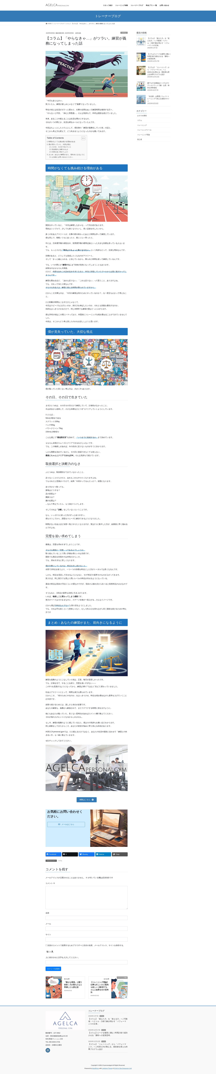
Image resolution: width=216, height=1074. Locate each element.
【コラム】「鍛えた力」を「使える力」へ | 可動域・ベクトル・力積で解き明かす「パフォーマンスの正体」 (107, 1021)
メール (48, 924)
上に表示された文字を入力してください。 (63, 957)
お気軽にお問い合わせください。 (63, 157)
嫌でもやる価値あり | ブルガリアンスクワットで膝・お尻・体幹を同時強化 (158, 85)
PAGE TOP (209, 1040)
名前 (47, 913)
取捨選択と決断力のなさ (60, 149)
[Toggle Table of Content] (82, 138)
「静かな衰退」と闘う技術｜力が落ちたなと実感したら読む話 (73, 984)
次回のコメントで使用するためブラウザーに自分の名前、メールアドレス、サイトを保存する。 (86, 945)
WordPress (95, 1068)
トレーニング (142, 125)
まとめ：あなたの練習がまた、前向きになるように (66, 154)
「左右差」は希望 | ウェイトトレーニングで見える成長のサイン (158, 98)
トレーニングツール (144, 130)
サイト (48, 934)
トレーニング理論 (143, 135)
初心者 (139, 139)
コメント (50, 883)
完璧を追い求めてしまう (60, 152)
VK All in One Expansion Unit (123, 1068)
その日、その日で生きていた (61, 147)
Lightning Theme (107, 1068)
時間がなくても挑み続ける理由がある (61, 141)
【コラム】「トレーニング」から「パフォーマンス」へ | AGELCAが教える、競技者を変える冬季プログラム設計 (108, 1046)
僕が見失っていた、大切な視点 (59, 144)
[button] (87, 799)
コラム (124, 33)
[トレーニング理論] (119, 981)
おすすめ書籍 (142, 115)
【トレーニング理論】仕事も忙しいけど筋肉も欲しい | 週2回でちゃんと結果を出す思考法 (100, 987)
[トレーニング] (54, 981)
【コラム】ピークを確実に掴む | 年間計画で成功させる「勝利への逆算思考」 (158, 56)
